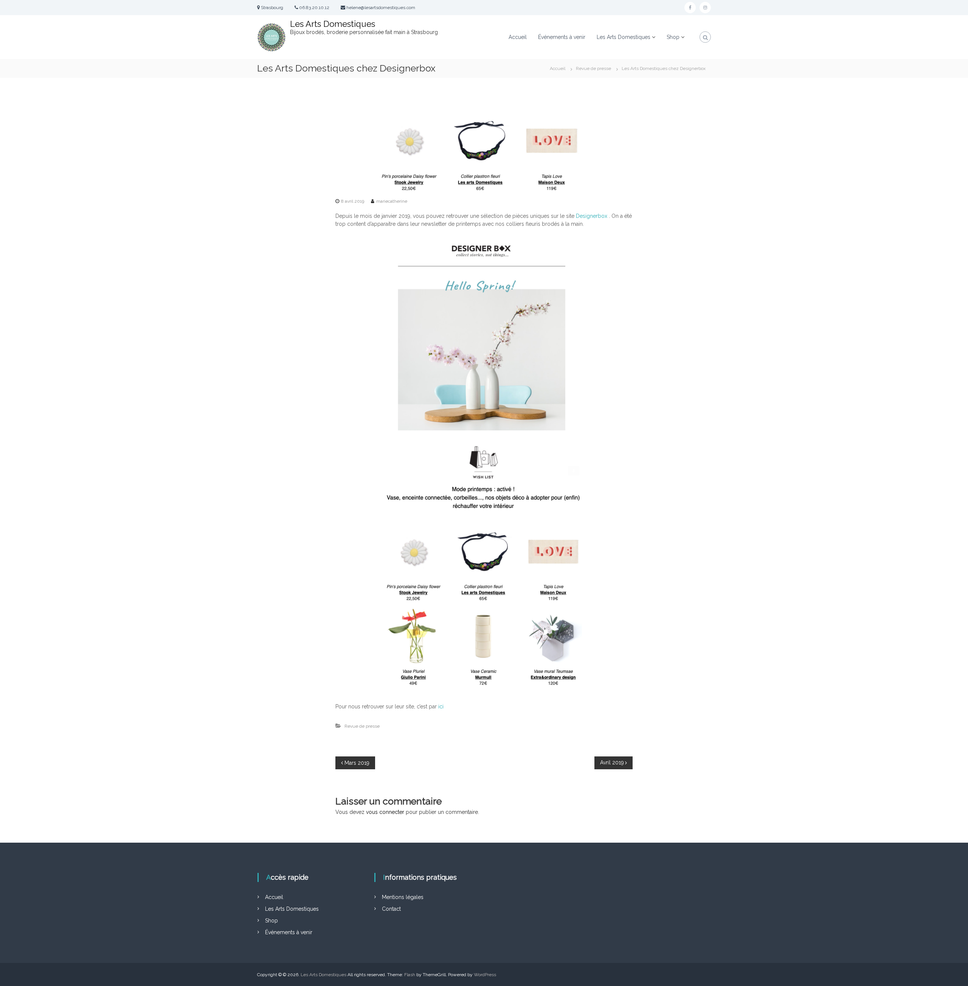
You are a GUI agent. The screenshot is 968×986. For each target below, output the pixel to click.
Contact (391, 909)
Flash (409, 974)
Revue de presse (593, 68)
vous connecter (385, 812)
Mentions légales (403, 897)
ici (441, 706)
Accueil (518, 37)
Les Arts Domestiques (332, 24)
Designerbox (591, 216)
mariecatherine (391, 201)
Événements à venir (561, 37)
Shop (271, 921)
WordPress (485, 974)
